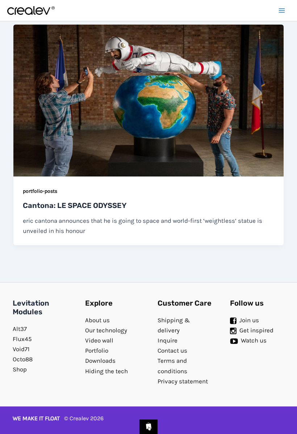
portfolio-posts (40, 191)
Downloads (100, 360)
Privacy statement (183, 381)
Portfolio (96, 350)
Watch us (254, 340)
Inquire (167, 340)
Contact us (172, 350)
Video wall (99, 340)
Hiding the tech (106, 371)
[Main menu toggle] (282, 10)
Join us (249, 320)
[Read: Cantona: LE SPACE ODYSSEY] (148, 99)
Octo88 (23, 359)
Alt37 (20, 328)
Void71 (21, 349)
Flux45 (22, 338)
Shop (20, 369)
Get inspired (256, 330)
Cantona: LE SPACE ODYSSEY (74, 205)
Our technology (106, 330)
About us (97, 320)
